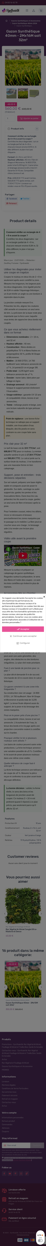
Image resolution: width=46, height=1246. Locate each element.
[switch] (40, 1240)
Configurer (23, 643)
